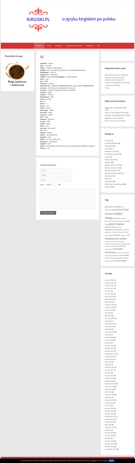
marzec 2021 (109, 288)
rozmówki (118, 249)
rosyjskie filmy (108, 249)
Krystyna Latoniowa (117, 232)
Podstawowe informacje (112, 173)
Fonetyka (108, 140)
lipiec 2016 (108, 392)
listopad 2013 (109, 446)
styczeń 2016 (109, 408)
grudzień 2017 (109, 348)
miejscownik (124, 235)
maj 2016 (108, 397)
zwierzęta (117, 261)
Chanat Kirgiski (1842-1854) (119, 113)
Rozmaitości (109, 176)
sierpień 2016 (109, 389)
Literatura (108, 162)
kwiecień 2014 (109, 433)
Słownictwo (108, 181)
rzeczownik (110, 252)
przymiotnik (114, 246)
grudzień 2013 (109, 444)
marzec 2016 (109, 403)
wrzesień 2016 (109, 386)
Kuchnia (107, 157)
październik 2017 (110, 354)
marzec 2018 (109, 340)
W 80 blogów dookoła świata (114, 184)
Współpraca (90, 46)
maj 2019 (108, 321)
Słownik (38, 46)
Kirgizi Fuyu (119, 227)
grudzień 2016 (109, 378)
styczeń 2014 (109, 441)
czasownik (116, 209)
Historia (107, 149)
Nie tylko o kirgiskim (111, 170)
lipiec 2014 (108, 425)
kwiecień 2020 (109, 307)
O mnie (49, 46)
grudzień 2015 (109, 411)
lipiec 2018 (108, 329)
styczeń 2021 (109, 294)
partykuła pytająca (116, 244)
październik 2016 (110, 384)
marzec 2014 (109, 435)
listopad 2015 (109, 414)
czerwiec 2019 (109, 318)
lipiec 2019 (108, 315)
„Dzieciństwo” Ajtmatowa (74, 46)
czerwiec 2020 (109, 305)
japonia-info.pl (109, 121)
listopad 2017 (109, 351)
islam (106, 224)
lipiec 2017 (108, 362)
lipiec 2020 (108, 302)
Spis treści (58, 46)
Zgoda (111, 460)
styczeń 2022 (109, 280)
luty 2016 (108, 405)
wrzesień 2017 (109, 356)
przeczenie (108, 246)
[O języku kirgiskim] (67, 21)
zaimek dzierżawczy (111, 258)
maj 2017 (108, 365)
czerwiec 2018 (109, 332)
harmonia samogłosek (118, 221)
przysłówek (122, 246)
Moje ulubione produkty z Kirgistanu (116, 75)
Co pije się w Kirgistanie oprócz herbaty (117, 82)
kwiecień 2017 (109, 367)
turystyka (109, 255)
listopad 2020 (109, 299)
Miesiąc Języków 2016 (112, 165)
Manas (117, 235)
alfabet (118, 207)
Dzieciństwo (108, 221)
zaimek (126, 255)
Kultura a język (109, 159)
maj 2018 (108, 335)
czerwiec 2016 (109, 394)
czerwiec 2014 (109, 427)
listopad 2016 (109, 381)
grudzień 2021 (109, 283)
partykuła (116, 241)
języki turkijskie (116, 224)
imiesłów (127, 221)
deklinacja (116, 218)
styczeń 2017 (109, 375)
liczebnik (125, 232)
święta (124, 261)
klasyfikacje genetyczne (114, 230)
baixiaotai (108, 115)
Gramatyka (108, 146)
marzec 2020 (109, 310)
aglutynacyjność (110, 207)
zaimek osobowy (123, 258)
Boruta (107, 113)
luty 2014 (108, 438)
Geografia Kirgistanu (111, 143)
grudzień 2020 (109, 296)
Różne (107, 179)
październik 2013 (110, 449)
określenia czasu (109, 241)
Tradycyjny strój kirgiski (112, 85)
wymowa (115, 255)
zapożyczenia (109, 261)
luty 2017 (108, 373)
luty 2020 (108, 313)
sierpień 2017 (109, 359)
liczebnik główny (109, 235)
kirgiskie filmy (110, 227)
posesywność (125, 244)
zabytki (120, 255)
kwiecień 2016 (109, 400)
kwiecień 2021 (109, 285)
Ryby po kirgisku (118, 118)
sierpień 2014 (109, 422)
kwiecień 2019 (109, 324)
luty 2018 (108, 343)
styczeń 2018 (109, 345)
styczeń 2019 (109, 326)
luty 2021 (108, 291)
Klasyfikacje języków (111, 154)
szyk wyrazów (119, 252)
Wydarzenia (109, 187)
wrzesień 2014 (109, 419)
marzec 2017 (109, 370)
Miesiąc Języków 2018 (112, 168)
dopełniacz (123, 218)
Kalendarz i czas (110, 151)
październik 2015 (110, 416)
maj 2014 (108, 430)
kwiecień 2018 (109, 337)
